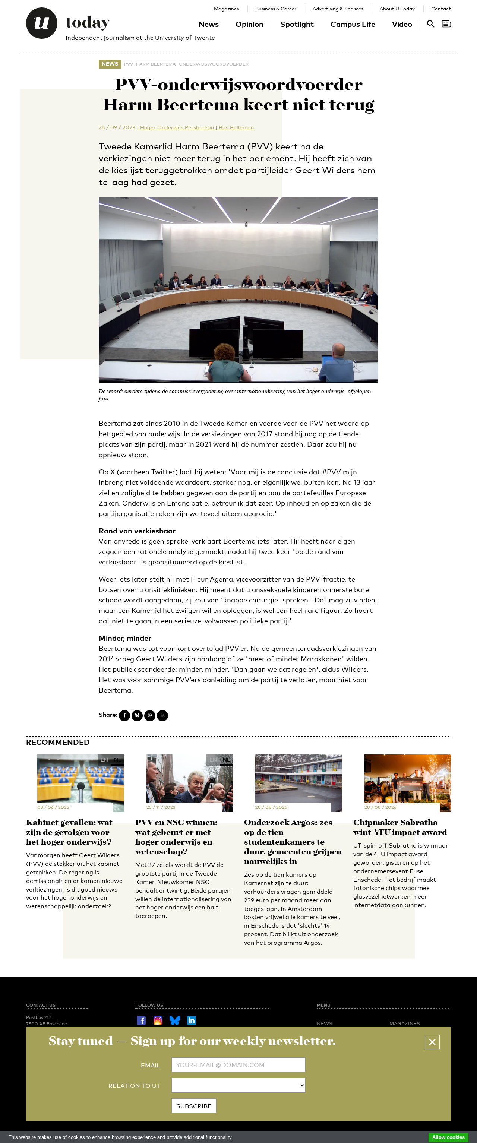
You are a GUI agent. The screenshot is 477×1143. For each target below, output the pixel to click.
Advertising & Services (338, 9)
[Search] (446, 23)
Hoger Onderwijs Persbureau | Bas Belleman (197, 127)
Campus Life (353, 23)
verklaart (206, 541)
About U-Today (397, 9)
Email (150, 1065)
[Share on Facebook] (124, 715)
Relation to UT (134, 1085)
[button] (432, 1042)
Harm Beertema (156, 64)
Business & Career (275, 9)
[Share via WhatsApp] (149, 715)
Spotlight (297, 23)
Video (402, 23)
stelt (156, 579)
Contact (441, 9)
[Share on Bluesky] (137, 715)
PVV (128, 64)
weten (214, 472)
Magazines (226, 9)
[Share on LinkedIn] (162, 715)
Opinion (249, 23)
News (209, 23)
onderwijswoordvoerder (214, 64)
